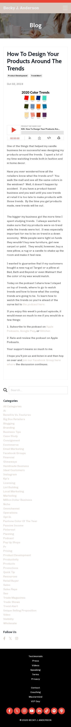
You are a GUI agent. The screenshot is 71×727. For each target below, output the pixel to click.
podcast (8, 538)
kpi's (6, 478)
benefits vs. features (17, 414)
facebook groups (14, 453)
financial (8, 457)
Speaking (35, 670)
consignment (11, 440)
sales (6, 584)
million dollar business (17, 499)
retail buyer (11, 580)
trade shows (11, 602)
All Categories (12, 406)
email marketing (13, 448)
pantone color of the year (20, 521)
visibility (8, 619)
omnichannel (11, 508)
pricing (7, 550)
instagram (10, 474)
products (9, 563)
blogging (9, 423)
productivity (10, 559)
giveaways (10, 461)
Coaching (35, 692)
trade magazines (14, 597)
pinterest (9, 529)
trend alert (36, 76)
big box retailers (14, 419)
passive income (13, 525)
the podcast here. (34, 304)
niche (6, 504)
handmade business (16, 466)
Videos (35, 665)
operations (10, 512)
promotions (10, 568)
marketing (10, 495)
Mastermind (35, 696)
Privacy (35, 679)
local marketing (13, 491)
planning (8, 533)
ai (4, 410)
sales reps (10, 589)
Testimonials (36, 656)
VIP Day (35, 701)
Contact (35, 687)
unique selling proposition (19, 610)
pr (4, 546)
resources (10, 576)
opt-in (7, 517)
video (6, 614)
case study (10, 436)
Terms (35, 674)
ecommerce (11, 444)
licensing (9, 483)
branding (9, 427)
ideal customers (14, 470)
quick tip (9, 572)
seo (5, 593)
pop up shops (11, 542)
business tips (12, 432)
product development (17, 76)
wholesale (10, 623)
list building (10, 487)
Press (35, 660)
